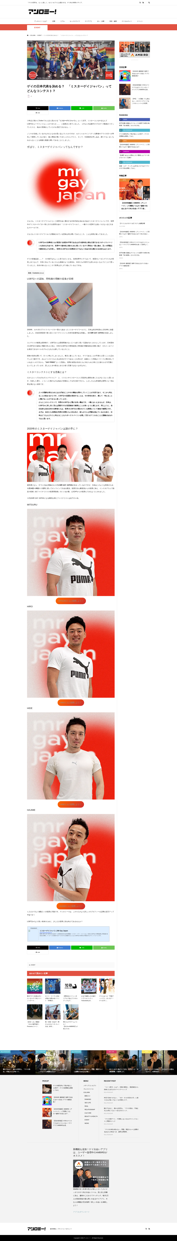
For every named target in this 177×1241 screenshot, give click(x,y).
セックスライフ (75, 21)
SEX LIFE (88, 1102)
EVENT (37, 28)
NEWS (121, 258)
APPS (121, 237)
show (41, 273)
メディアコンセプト (89, 1085)
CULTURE (122, 226)
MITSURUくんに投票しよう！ (70, 601)
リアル (62, 21)
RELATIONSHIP (90, 1109)
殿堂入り (87, 1096)
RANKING (88, 1099)
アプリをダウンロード (81, 1212)
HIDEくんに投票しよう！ (70, 804)
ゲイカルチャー (127, 21)
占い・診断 (100, 21)
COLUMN (86, 1092)
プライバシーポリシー (64, 1229)
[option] (17, 1062)
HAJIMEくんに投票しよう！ (71, 906)
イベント (140, 21)
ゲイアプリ (88, 21)
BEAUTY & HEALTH (91, 1116)
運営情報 (53, 1229)
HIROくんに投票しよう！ (70, 703)
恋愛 (53, 21)
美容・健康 (113, 21)
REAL (86, 1106)
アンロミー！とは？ (40, 21)
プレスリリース (88, 1089)
